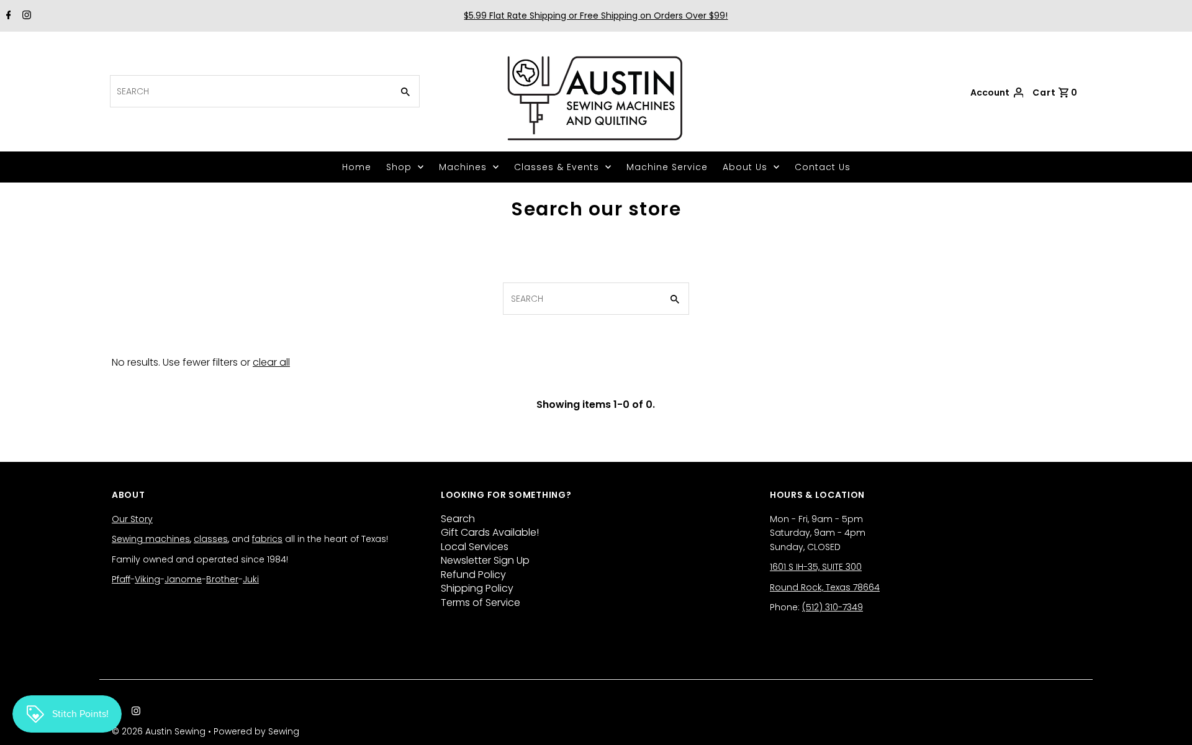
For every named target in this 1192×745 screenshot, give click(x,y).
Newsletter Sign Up (485, 560)
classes (211, 539)
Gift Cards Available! (490, 532)
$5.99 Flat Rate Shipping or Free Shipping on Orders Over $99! (596, 15)
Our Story (132, 519)
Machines (463, 167)
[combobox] (250, 91)
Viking (147, 579)
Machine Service (667, 167)
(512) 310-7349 (832, 607)
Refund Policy (473, 574)
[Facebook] (7, 16)
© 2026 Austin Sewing (160, 731)
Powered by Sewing (256, 731)
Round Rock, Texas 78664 (825, 587)
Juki (251, 579)
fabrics (267, 539)
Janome (183, 579)
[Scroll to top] (1167, 720)
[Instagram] (25, 16)
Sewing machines (151, 539)
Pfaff (121, 579)
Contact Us (823, 167)
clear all (271, 362)
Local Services (474, 547)
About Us (745, 167)
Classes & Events (556, 167)
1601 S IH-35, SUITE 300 (816, 567)
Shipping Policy (477, 588)
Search (458, 519)
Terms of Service (480, 602)
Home (356, 167)
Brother (222, 579)
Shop (399, 167)
